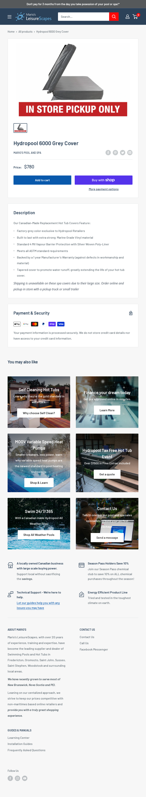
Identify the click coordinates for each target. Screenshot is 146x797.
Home (11, 31)
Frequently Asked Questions (26, 750)
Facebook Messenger (94, 649)
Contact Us (87, 637)
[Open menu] (9, 16)
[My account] (127, 16)
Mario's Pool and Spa (27, 152)
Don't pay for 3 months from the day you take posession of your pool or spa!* (73, 4)
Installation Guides (20, 743)
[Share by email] (130, 152)
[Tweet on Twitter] (122, 152)
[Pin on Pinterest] (115, 152)
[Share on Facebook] (108, 152)
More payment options (104, 189)
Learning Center (18, 737)
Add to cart (42, 180)
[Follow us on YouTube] (24, 778)
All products (25, 31)
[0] (135, 16)
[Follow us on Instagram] (17, 778)
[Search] (114, 16)
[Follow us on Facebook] (10, 778)
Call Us (84, 643)
